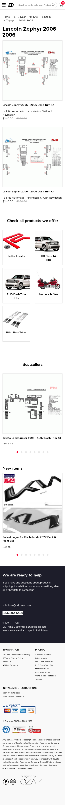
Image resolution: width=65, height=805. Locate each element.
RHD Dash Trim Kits (44, 665)
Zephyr (10, 20)
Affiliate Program (10, 665)
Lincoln (46, 17)
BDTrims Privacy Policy (12, 658)
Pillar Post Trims (42, 672)
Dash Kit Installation (11, 692)
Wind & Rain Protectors (45, 675)
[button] (17, 452)
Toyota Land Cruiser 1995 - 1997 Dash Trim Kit (31, 438)
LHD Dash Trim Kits (26, 17)
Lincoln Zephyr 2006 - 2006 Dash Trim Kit (28, 105)
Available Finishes (43, 654)
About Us (6, 661)
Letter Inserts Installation (13, 696)
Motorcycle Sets (42, 668)
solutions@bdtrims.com (16, 605)
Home (6, 17)
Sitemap (38, 679)
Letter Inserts (41, 658)
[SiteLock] (20, 729)
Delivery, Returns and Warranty (16, 654)
